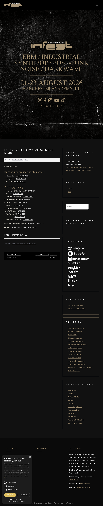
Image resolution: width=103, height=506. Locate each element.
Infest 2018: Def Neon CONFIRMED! (14, 256)
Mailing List (72, 390)
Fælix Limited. (74, 480)
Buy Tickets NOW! (16, 234)
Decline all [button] (24, 495)
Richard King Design (75, 331)
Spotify (70, 394)
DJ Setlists (71, 413)
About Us (71, 400)
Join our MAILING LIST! (35, 223)
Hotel (69, 192)
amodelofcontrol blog (75, 351)
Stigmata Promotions (75, 338)
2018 (13, 244)
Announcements (20, 244)
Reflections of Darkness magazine (80, 367)
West (61, 503)
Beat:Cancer (72, 335)
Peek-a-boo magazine (75, 341)
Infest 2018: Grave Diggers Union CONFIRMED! (46, 256)
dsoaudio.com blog (74, 358)
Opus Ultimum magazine (76, 364)
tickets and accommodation (21, 227)
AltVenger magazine (75, 348)
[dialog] (17, 479)
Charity (70, 403)
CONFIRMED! (23, 176)
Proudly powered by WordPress (41, 503)
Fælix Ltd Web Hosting (76, 328)
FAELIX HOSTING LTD (76, 305)
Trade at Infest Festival (76, 420)
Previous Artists (73, 410)
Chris (26, 160)
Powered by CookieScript (17, 502)
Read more (7, 478)
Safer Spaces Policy (75, 423)
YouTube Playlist (73, 397)
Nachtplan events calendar (77, 344)
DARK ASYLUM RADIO (76, 309)
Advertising (72, 416)
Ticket (70, 188)
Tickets (33, 244)
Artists (28, 244)
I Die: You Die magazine (76, 361)
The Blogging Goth (74, 354)
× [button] (30, 457)
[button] (17, 499)
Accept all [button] (10, 495)
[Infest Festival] (13, 5)
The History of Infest (75, 407)
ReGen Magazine (74, 371)
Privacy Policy (85, 483)
